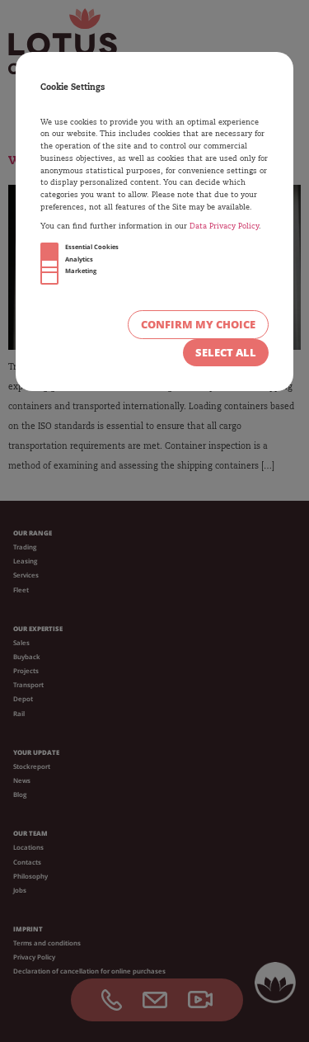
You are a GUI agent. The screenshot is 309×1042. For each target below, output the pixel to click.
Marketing (80, 270)
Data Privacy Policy (224, 226)
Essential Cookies (92, 247)
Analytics (79, 259)
